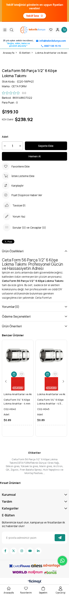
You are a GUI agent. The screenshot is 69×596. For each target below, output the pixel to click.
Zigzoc (15, 469)
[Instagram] (21, 550)
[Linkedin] (38, 550)
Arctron (57, 466)
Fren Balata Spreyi (31, 469)
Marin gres (45, 466)
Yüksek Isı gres (29, 466)
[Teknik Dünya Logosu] (33, 30)
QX (7, 469)
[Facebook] (5, 550)
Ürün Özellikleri (13, 251)
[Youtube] (30, 550)
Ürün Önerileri (12, 326)
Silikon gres (12, 466)
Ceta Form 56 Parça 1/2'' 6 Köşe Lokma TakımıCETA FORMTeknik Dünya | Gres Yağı (34, 461)
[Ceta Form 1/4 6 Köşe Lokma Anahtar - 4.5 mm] (51, 355)
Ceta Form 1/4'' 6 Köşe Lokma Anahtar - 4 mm (17, 401)
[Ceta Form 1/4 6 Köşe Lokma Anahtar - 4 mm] (18, 355)
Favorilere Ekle (22, 374)
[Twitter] (13, 550)
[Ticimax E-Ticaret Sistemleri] (34, 582)
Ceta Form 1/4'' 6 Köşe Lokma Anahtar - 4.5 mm (50, 401)
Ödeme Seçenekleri (16, 316)
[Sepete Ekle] (14, 374)
